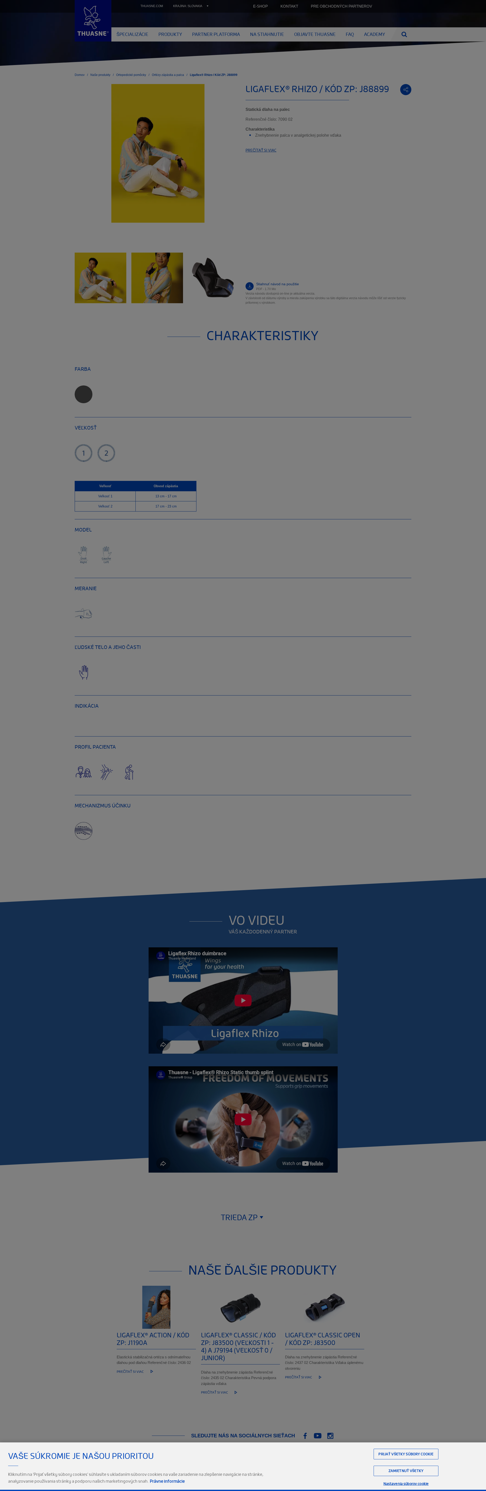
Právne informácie (167, 1481)
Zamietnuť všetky (406, 1471)
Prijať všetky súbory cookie (405, 1454)
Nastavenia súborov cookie (406, 1483)
